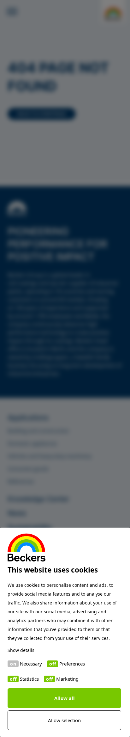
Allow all (64, 698)
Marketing (67, 679)
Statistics (29, 679)
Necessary (31, 663)
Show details (21, 650)
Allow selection (64, 720)
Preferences (72, 663)
